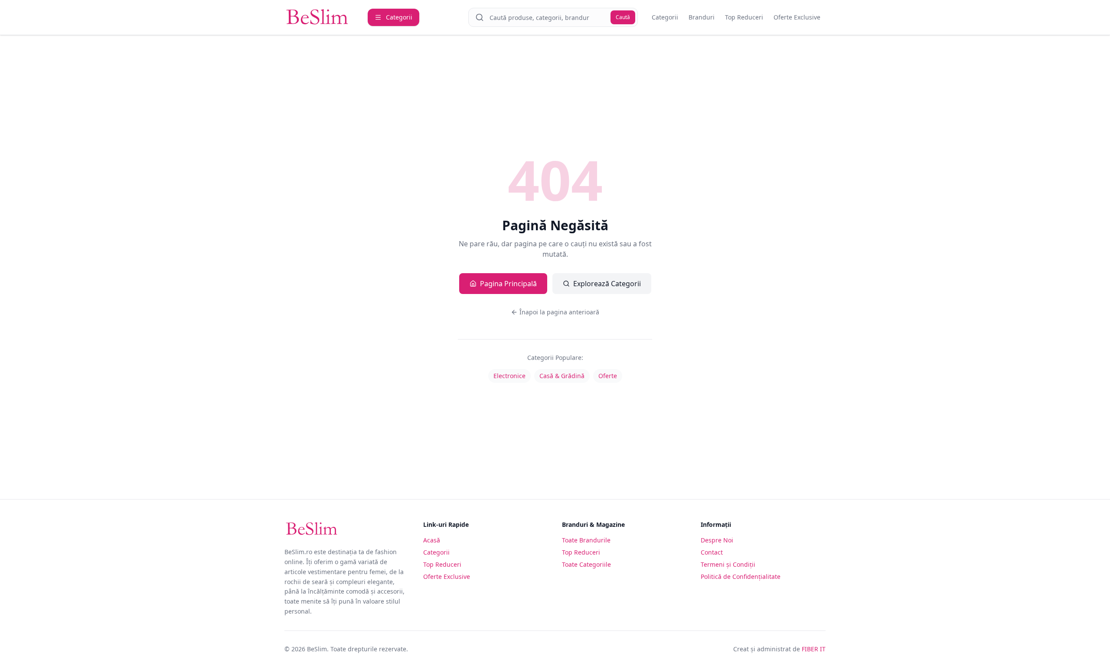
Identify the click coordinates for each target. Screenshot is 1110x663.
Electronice (509, 376)
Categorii (665, 17)
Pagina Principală (508, 283)
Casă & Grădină (561, 376)
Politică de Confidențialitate (740, 576)
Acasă (431, 540)
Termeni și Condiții (728, 564)
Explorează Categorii (607, 283)
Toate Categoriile (586, 564)
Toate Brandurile (586, 540)
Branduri (702, 17)
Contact (712, 552)
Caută (623, 17)
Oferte (607, 376)
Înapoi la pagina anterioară (559, 312)
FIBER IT (814, 649)
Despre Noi (717, 540)
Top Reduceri (744, 17)
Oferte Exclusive (797, 17)
